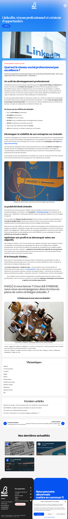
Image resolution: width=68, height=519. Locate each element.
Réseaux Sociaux (49, 447)
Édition (5, 377)
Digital (7, 26)
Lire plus (8, 453)
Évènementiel (7, 379)
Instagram (31, 494)
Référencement (8, 390)
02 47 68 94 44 (5, 505)
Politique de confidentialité (19, 515)
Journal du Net (30, 269)
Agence (5, 366)
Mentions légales (51, 517)
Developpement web (11, 447)
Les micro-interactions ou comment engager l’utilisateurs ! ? (21, 413)
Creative (5, 371)
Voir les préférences (61, 514)
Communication (8, 369)
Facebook (31, 491)
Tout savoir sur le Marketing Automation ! (15, 410)
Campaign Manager (42, 212)
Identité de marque (9, 382)
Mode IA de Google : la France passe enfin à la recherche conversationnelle (25, 405)
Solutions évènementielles (21, 501)
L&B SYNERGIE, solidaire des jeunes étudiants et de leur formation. (22, 408)
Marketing (6, 387)
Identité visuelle (8, 384)
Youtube (31, 500)
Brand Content (41, 447)
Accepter (39, 514)
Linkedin (31, 488)
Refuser (50, 514)
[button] (65, 501)
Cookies (45, 517)
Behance (31, 497)
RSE (4, 392)
